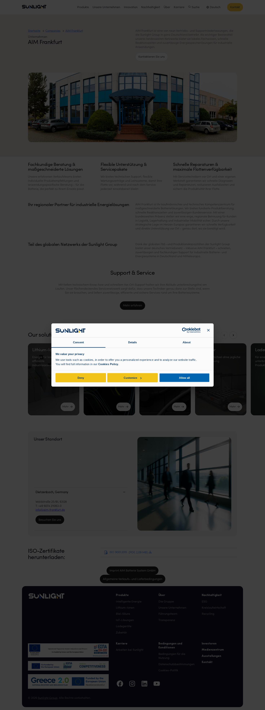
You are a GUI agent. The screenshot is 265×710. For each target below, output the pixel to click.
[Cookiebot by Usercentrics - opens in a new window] (184, 330)
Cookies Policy (108, 363)
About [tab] (187, 342)
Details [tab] (132, 342)
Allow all (184, 377)
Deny (81, 377)
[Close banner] (208, 330)
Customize (130, 377)
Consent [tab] (78, 342)
